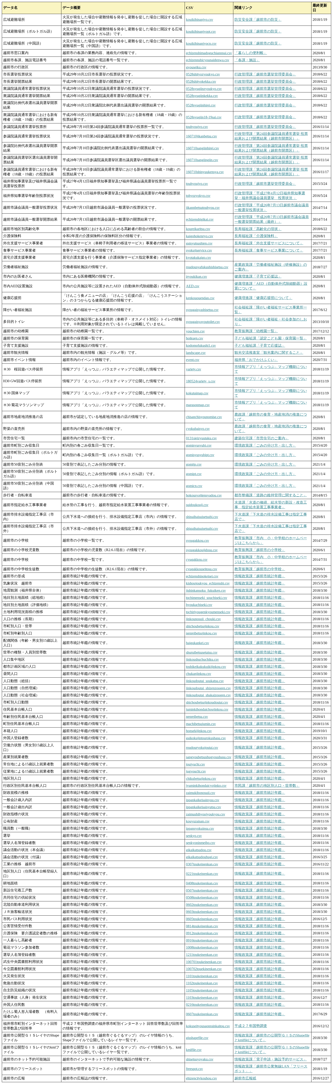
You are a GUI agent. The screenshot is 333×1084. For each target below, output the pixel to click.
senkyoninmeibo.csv (200, 843)
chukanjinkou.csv (198, 674)
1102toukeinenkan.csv (202, 983)
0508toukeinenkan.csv (202, 897)
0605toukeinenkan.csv (202, 919)
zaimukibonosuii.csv (200, 793)
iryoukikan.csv (196, 276)
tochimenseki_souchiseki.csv (206, 598)
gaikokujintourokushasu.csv (206, 738)
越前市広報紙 (245, 1078)
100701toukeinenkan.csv (204, 962)
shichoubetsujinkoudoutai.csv (207, 702)
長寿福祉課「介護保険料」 (256, 236)
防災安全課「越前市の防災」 (258, 19)
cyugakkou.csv (197, 559)
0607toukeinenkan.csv (202, 1014)
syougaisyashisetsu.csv (202, 310)
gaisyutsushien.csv (199, 243)
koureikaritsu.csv (198, 229)
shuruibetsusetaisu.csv (201, 652)
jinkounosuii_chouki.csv (203, 619)
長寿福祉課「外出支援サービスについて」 (268, 243)
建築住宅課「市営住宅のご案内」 (261, 438)
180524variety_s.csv (200, 381)
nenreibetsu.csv (197, 717)
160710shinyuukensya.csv (205, 172)
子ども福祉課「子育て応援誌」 (259, 345)
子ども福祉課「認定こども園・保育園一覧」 (270, 338)
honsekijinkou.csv (199, 731)
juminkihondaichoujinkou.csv (207, 709)
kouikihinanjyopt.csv (201, 31)
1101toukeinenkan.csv (202, 976)
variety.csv (193, 369)
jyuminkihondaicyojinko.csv (206, 785)
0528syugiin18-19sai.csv (204, 117)
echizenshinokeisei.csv (202, 576)
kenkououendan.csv (200, 298)
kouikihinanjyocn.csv (201, 43)
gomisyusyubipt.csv (200, 455)
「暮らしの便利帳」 (250, 53)
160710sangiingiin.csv (202, 160)
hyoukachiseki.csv (199, 605)
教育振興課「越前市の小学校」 (259, 550)
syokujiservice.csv (199, 250)
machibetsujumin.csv (201, 724)
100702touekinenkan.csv (204, 969)
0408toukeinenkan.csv (202, 883)
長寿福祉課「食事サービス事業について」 (268, 250)
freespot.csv (194, 1069)
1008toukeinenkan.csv (202, 947)
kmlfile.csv (194, 1050)
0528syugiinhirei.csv (201, 105)
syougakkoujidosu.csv (202, 550)
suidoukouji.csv (197, 505)
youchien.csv (195, 331)
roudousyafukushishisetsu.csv (207, 267)
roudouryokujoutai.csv (202, 747)
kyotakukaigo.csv (198, 257)
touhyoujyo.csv (197, 127)
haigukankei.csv (197, 643)
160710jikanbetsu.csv (201, 136)
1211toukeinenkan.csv (202, 955)
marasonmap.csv (198, 405)
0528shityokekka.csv (201, 81)
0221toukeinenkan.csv (202, 874)
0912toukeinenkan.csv (202, 933)
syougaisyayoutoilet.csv (203, 322)
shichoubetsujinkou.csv (202, 626)
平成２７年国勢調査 (250, 1026)
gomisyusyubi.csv (199, 445)
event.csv (192, 360)
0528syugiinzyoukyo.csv (204, 89)
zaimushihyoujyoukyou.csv (205, 814)
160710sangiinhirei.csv (202, 148)
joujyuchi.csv (195, 764)
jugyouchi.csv (196, 771)
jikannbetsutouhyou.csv (203, 208)
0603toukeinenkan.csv (202, 912)
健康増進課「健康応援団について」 (263, 298)
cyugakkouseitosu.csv (201, 569)
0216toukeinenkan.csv (202, 1004)
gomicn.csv (194, 486)
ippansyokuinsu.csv (200, 828)
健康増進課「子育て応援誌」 (258, 276)
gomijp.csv (194, 464)
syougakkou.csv (197, 540)
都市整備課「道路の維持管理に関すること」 (270, 495)
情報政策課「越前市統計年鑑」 (259, 576)
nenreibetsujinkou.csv (201, 633)
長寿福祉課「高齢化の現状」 (258, 229)
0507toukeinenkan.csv (202, 890)
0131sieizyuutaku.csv (201, 438)
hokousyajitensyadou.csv (204, 495)
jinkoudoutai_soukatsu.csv (205, 681)
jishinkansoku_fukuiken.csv (206, 590)
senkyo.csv (194, 836)
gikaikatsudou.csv (199, 850)
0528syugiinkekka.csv (202, 96)
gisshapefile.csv (197, 1038)
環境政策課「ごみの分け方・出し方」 (265, 445)
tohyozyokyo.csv (198, 196)
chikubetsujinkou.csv (201, 778)
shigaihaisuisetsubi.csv (202, 528)
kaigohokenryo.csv (199, 236)
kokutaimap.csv (197, 393)
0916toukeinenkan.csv (202, 940)
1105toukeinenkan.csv (202, 990)
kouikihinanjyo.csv (199, 19)
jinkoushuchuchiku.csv (202, 659)
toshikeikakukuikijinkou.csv (206, 667)
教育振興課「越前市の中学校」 (259, 569)
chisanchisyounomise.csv (204, 417)
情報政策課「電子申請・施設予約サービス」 (270, 1059)
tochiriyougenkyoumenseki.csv (208, 612)
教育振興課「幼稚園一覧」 (256, 331)
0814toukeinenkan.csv (202, 926)
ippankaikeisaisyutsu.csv (203, 807)
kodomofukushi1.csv (201, 345)
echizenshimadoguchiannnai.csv (209, 53)
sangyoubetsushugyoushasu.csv (208, 757)
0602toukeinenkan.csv (202, 905)
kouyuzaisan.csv (198, 821)
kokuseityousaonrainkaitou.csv (208, 1026)
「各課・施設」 (247, 60)
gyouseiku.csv (196, 67)
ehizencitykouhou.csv (201, 1078)
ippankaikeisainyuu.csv (202, 800)
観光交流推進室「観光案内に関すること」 (268, 352)
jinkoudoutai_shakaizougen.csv (208, 695)
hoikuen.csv (194, 338)
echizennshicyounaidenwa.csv (207, 60)
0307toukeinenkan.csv (202, 864)
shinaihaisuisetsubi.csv (202, 517)
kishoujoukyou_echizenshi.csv (208, 583)
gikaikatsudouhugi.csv (202, 857)
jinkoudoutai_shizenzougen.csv (208, 688)
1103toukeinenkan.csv (202, 997)
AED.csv (192, 286)
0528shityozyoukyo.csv (203, 74)
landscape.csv (196, 353)
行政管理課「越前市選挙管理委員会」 (265, 74)
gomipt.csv (194, 474)
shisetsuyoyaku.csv (199, 1059)
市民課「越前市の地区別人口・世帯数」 (267, 785)
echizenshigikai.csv (200, 219)
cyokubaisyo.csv (198, 429)
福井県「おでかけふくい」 (256, 360)
